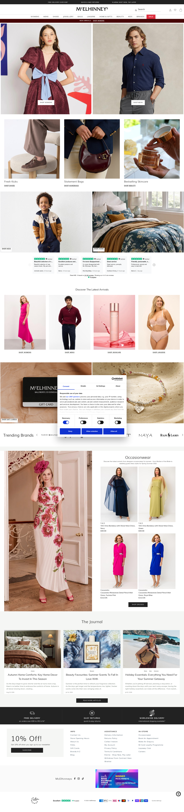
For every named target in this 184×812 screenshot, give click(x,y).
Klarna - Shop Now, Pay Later (117, 754)
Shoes (56, 17)
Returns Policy (110, 738)
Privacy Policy (110, 748)
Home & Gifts (105, 17)
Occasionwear (145, 735)
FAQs (72, 744)
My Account (109, 744)
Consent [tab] (66, 386)
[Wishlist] (175, 11)
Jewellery (68, 17)
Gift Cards (74, 748)
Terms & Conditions (113, 751)
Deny (70, 431)
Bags (80, 17)
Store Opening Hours (79, 738)
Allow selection (92, 431)
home (32, 671)
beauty (92, 671)
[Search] (136, 9)
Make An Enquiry (146, 741)
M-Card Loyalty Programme (151, 744)
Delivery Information (113, 735)
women (156, 671)
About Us (74, 741)
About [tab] (118, 386)
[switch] (83, 422)
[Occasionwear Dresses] (48, 531)
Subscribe (27, 750)
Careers (142, 751)
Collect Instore (110, 741)
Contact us (75, 735)
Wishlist (107, 761)
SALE (151, 17)
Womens (35, 17)
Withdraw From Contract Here (118, 758)
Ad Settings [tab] (100, 386)
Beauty (120, 17)
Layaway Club (145, 748)
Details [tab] (83, 386)
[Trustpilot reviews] (66, 800)
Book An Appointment (148, 738)
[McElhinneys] (92, 10)
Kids (130, 17)
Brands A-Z (75, 751)
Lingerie (91, 17)
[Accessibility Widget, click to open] (178, 794)
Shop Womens (98, 20)
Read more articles (92, 700)
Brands (140, 17)
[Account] (170, 11)
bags (145, 671)
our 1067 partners (73, 397)
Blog (72, 754)
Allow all (114, 431)
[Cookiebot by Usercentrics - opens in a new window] (115, 379)
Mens (46, 17)
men (150, 671)
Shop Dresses (138, 604)
